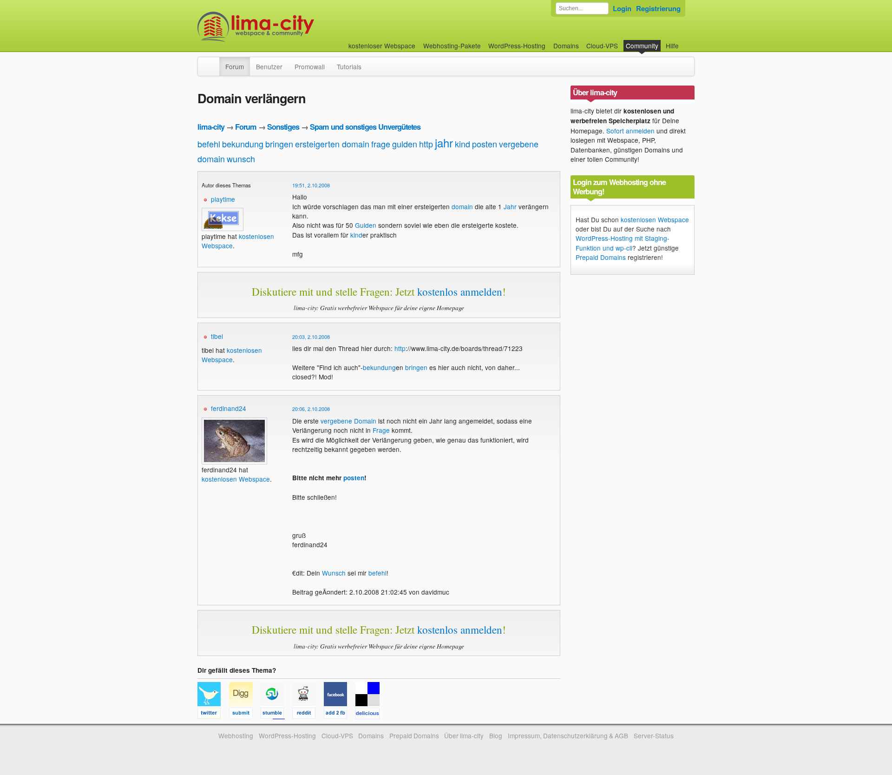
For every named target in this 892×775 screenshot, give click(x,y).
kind (462, 144)
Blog (495, 735)
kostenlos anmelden (459, 291)
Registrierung (658, 8)
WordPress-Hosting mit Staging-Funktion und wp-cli (622, 242)
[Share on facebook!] (339, 714)
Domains (566, 45)
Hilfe (672, 45)
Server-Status (654, 735)
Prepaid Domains (601, 257)
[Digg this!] (245, 714)
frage (380, 144)
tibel (217, 336)
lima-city (210, 126)
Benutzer (269, 66)
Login (622, 8)
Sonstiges (283, 126)
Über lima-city (464, 735)
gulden (404, 144)
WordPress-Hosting (516, 45)
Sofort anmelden (630, 130)
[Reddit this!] (308, 714)
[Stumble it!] (276, 714)
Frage (381, 430)
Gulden (365, 225)
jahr (444, 142)
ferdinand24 (228, 408)
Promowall (310, 66)
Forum (234, 66)
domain (462, 206)
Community (642, 45)
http (426, 144)
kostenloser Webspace (381, 45)
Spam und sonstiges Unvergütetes (365, 126)
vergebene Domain (348, 420)
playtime (223, 199)
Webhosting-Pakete (452, 45)
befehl (208, 144)
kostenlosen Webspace (232, 354)
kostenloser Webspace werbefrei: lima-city (290, 27)
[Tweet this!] (213, 714)
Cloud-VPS (602, 45)
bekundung (242, 144)
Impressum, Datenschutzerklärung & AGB (568, 735)
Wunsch (334, 572)
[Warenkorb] (686, 41)
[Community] (213, 61)
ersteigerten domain (332, 144)
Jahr (510, 206)
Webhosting (235, 735)
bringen (279, 144)
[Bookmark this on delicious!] (370, 714)
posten (484, 144)
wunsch (241, 158)
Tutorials (349, 66)
